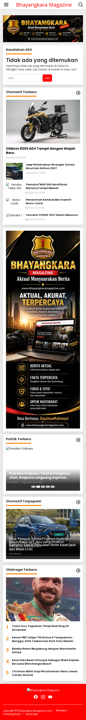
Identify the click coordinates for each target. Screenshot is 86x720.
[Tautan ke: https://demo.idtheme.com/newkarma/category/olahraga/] (78, 570)
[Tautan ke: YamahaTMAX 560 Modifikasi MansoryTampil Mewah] (14, 186)
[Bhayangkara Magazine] (43, 690)
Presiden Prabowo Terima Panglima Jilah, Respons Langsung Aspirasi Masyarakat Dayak (39, 475)
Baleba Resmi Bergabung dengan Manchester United (44, 650)
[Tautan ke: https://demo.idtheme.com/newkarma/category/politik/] (78, 440)
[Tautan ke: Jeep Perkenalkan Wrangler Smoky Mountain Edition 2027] (14, 171)
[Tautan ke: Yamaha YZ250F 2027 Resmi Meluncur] (14, 215)
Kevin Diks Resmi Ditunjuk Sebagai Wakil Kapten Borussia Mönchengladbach (45, 662)
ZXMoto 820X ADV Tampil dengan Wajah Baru (40, 151)
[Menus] (6, 4)
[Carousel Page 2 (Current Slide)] (38, 487)
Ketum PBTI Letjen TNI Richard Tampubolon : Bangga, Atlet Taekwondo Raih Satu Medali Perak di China (42, 639)
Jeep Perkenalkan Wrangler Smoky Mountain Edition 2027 (50, 166)
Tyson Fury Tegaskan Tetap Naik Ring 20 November (40, 628)
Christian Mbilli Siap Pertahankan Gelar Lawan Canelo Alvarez (45, 673)
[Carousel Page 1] (33, 487)
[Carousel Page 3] (43, 487)
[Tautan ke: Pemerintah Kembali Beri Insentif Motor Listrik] (14, 201)
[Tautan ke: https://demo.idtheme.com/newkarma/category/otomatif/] (78, 92)
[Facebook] (35, 697)
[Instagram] (43, 697)
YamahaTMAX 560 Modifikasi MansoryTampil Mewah (46, 186)
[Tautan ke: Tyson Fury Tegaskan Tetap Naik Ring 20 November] (43, 599)
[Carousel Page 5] (53, 487)
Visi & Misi (31, 714)
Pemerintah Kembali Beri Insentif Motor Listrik (48, 201)
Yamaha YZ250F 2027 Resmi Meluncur (52, 215)
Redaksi (61, 710)
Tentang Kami (12, 714)
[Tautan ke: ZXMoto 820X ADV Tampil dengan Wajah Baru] (43, 122)
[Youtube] (50, 697)
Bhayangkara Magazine (44, 4)
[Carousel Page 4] (48, 487)
